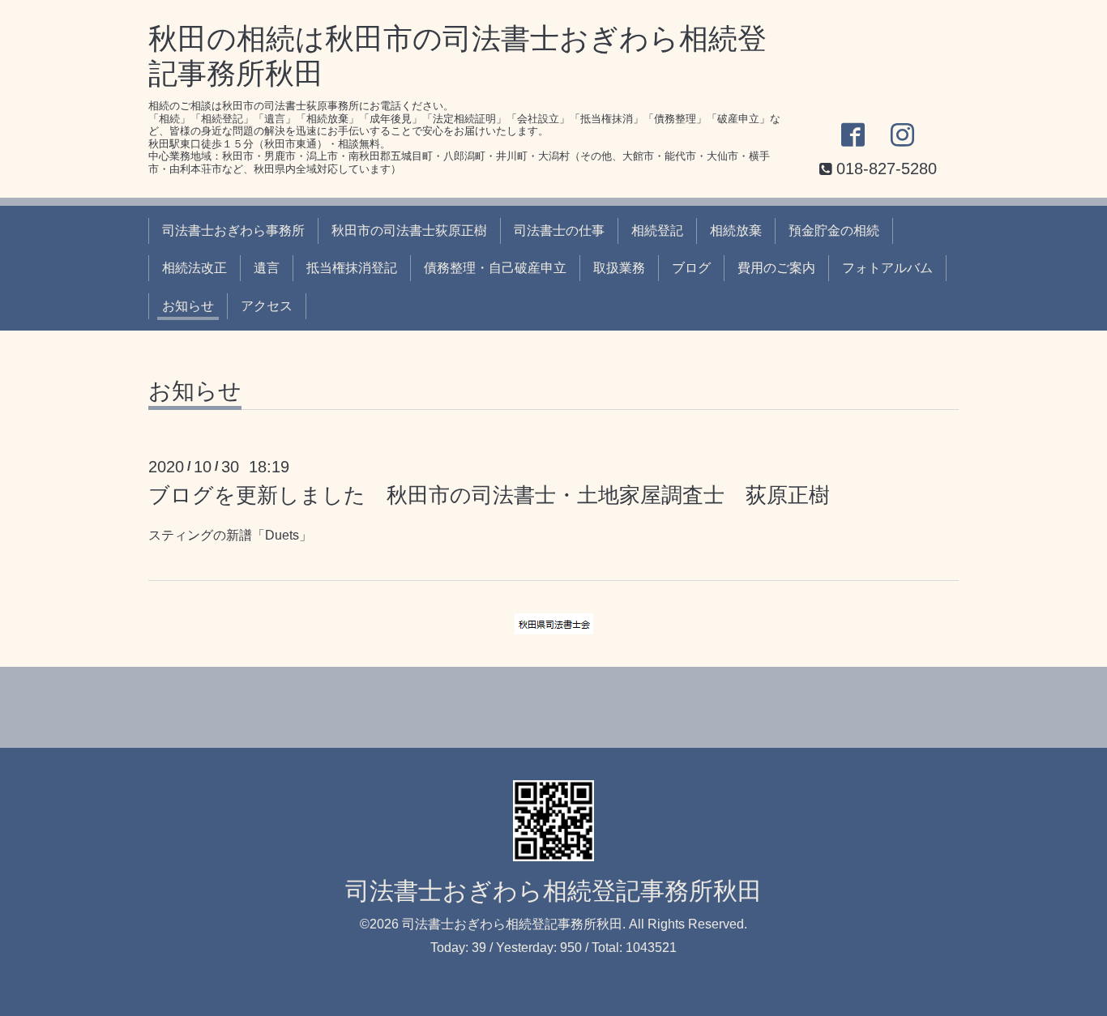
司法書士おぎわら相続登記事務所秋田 (553, 890)
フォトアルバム (887, 268)
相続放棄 (736, 230)
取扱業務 (619, 268)
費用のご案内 (776, 268)
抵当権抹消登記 (351, 268)
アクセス (267, 306)
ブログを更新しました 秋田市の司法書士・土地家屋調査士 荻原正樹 (489, 495)
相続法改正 (194, 268)
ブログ (691, 268)
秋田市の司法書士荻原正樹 (409, 230)
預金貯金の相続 (834, 230)
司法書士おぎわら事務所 (233, 230)
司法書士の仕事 (559, 230)
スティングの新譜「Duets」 (230, 535)
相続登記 (657, 230)
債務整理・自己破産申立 (495, 268)
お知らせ (188, 306)
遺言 (267, 268)
